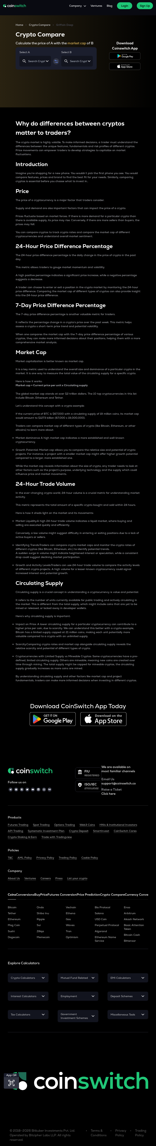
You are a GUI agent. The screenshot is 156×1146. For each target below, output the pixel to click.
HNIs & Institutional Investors (118, 824)
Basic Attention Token (134, 926)
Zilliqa (40, 931)
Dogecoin (14, 937)
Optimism (72, 937)
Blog (109, 5)
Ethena (70, 913)
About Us (14, 878)
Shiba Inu (43, 913)
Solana (99, 913)
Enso (127, 907)
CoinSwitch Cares (125, 831)
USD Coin (101, 919)
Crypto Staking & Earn (22, 837)
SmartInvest (101, 831)
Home (19, 25)
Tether (12, 913)
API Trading (15, 831)
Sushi (11, 931)
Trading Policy (68, 857)
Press (59, 878)
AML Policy (25, 857)
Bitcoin (12, 907)
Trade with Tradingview (56, 837)
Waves (70, 925)
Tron (69, 931)
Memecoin (43, 937)
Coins (12, 895)
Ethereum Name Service (105, 938)
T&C (10, 857)
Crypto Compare (39, 25)
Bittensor (130, 940)
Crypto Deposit (78, 831)
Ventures (96, 5)
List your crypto (77, 878)
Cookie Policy (89, 857)
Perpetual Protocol (107, 925)
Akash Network (134, 919)
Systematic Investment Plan (46, 831)
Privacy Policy (45, 857)
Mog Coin (14, 925)
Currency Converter (139, 895)
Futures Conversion (62, 895)
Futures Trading (18, 824)
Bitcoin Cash (132, 935)
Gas (68, 919)
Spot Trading (41, 824)
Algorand (101, 931)
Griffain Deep (64, 25)
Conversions (25, 895)
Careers (46, 878)
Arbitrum (130, 913)
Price (44, 895)
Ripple (41, 919)
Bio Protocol (102, 907)
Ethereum (14, 919)
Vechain (71, 907)
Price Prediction (88, 895)
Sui (39, 925)
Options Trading (64, 824)
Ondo (40, 907)
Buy (37, 895)
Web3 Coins (87, 824)
